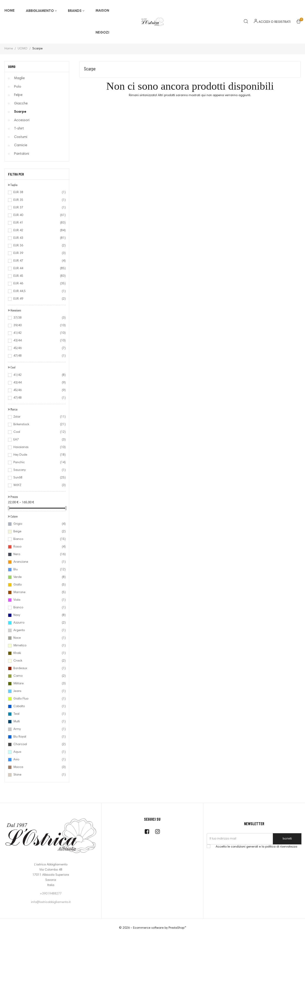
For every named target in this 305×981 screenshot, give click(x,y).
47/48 (36, 355)
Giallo (36, 584)
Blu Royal (36, 736)
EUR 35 (36, 200)
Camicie (20, 145)
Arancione (36, 562)
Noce (36, 638)
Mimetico (36, 645)
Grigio (36, 524)
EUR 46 (36, 283)
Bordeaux (36, 668)
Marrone (36, 592)
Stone (36, 774)
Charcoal (36, 744)
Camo (36, 676)
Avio (36, 759)
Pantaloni (21, 154)
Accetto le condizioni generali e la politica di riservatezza (256, 846)
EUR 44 (36, 268)
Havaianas (36, 447)
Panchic (36, 462)
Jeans (36, 691)
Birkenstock (36, 424)
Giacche (21, 103)
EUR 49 (36, 298)
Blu (36, 569)
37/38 (36, 317)
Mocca (36, 767)
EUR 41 (36, 222)
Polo (17, 87)
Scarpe (20, 112)
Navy (36, 615)
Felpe (18, 95)
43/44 (36, 340)
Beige (36, 531)
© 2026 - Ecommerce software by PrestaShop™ (152, 928)
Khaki (36, 653)
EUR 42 (36, 230)
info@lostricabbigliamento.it (51, 902)
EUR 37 (36, 207)
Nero (36, 554)
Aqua (36, 752)
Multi (36, 721)
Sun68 (36, 477)
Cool (36, 432)
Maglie (19, 78)
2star (36, 417)
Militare (36, 683)
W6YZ (36, 485)
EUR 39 (36, 253)
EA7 (36, 439)
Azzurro (36, 622)
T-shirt (19, 128)
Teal (36, 714)
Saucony (36, 470)
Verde (36, 577)
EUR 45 (36, 276)
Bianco (36, 539)
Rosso (36, 546)
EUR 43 (36, 238)
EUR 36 (36, 245)
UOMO (11, 66)
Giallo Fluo (36, 698)
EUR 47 (36, 260)
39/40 (36, 325)
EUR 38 (36, 192)
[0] (299, 22)
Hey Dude (36, 455)
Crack (36, 660)
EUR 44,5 (36, 291)
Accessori (21, 120)
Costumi (20, 137)
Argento (36, 630)
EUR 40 (36, 215)
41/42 (36, 333)
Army (36, 729)
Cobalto (36, 706)
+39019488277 (51, 893)
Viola (36, 600)
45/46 (36, 348)
